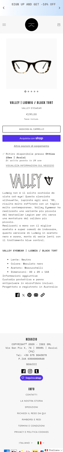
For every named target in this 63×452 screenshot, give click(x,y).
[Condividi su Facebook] (17, 295)
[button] (42, 295)
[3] (34, 91)
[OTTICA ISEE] (31, 24)
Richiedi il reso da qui (31, 413)
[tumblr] (36, 371)
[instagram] (30, 371)
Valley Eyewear (32, 108)
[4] (37, 91)
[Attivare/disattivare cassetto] (4, 25)
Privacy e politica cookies (31, 432)
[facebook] (23, 371)
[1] (28, 91)
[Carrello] (59, 24)
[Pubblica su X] (23, 295)
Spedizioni (31, 407)
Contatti (31, 394)
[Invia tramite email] (36, 295)
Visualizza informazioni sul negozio (30, 165)
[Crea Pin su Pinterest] (29, 295)
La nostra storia (31, 401)
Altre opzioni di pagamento (31, 145)
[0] (25, 91)
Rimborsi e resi (31, 419)
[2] (31, 91)
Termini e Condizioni (31, 425)
